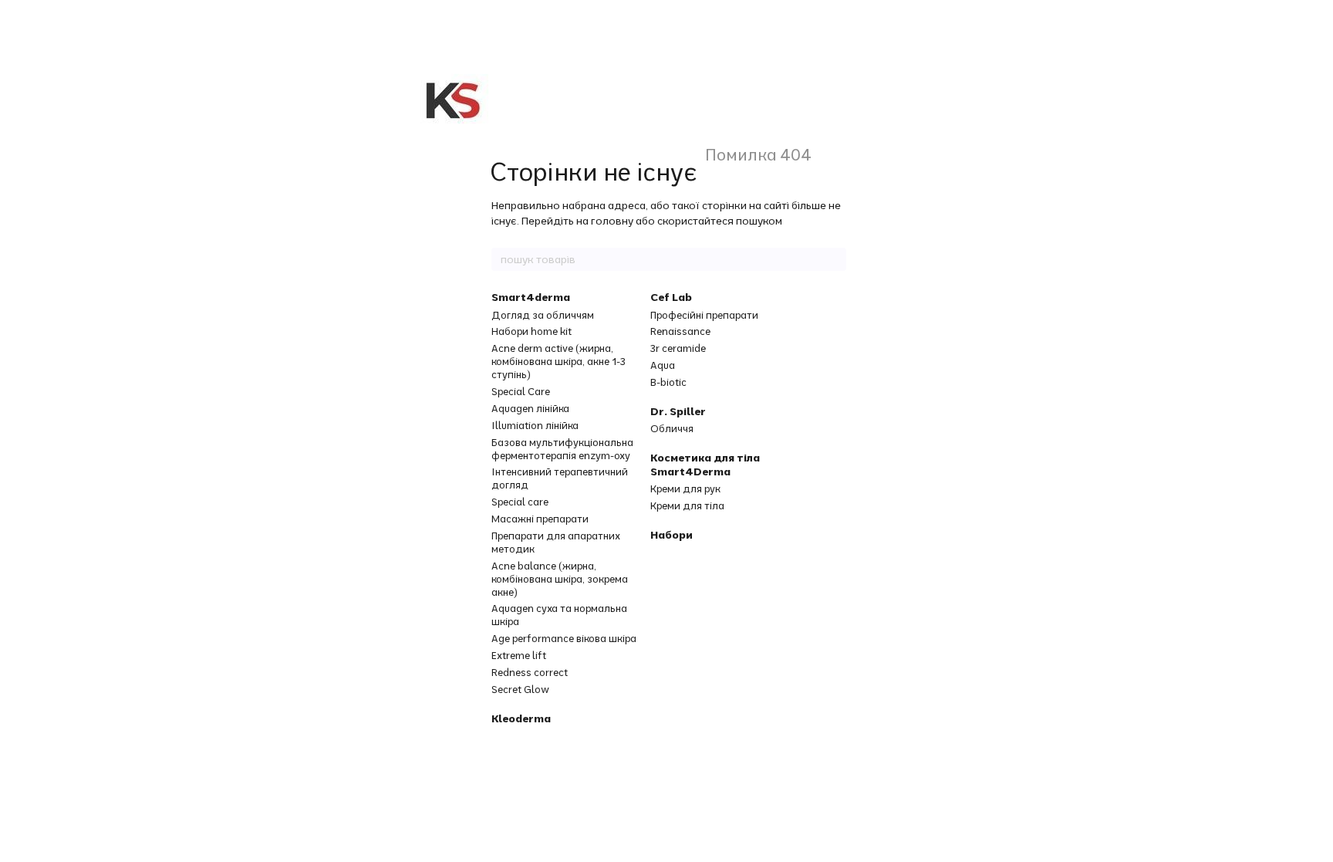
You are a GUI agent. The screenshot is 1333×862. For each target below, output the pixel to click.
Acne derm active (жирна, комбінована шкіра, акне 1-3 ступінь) (558, 361)
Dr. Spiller (678, 411)
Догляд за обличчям (542, 315)
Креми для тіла (687, 505)
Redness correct (529, 672)
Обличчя (671, 428)
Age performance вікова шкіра (563, 638)
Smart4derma (530, 297)
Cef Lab (671, 297)
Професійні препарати (704, 315)
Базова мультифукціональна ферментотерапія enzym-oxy (562, 448)
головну (612, 221)
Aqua (662, 365)
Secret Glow (520, 689)
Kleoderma (521, 718)
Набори (671, 535)
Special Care (520, 391)
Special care (519, 501)
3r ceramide (678, 348)
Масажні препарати (540, 518)
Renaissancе (680, 331)
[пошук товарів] (834, 259)
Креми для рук (685, 488)
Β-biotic (668, 382)
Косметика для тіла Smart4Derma (705, 464)
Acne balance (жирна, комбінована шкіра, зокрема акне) (559, 578)
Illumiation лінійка (535, 425)
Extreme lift (518, 655)
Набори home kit (531, 331)
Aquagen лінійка (530, 408)
